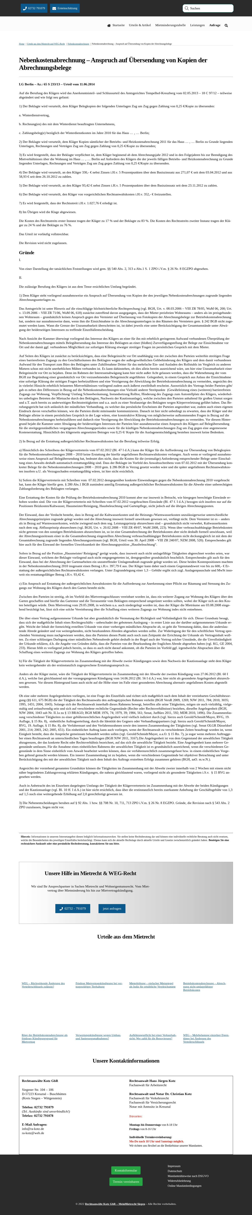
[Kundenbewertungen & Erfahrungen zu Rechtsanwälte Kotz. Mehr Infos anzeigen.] (53, 1185)
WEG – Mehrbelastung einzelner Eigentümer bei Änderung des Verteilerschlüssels (206, 1038)
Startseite (118, 25)
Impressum (174, 1166)
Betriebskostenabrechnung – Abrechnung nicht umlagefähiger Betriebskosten (204, 986)
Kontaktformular (126, 1170)
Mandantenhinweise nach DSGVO (188, 1176)
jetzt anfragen (112, 908)
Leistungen (197, 25)
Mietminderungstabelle (170, 25)
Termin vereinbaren (126, 1181)
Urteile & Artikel (140, 25)
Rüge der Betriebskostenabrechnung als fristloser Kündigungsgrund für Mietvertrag (45, 1038)
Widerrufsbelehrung (179, 1180)
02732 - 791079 (75, 908)
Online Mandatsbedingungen (184, 1185)
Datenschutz (175, 1171)
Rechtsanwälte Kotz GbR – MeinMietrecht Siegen (115, 1203)
